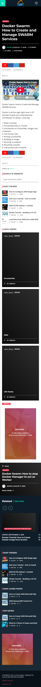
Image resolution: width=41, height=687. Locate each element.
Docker (5, 21)
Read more (7, 491)
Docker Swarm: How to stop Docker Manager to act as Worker (20, 476)
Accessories (9, 278)
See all (7, 404)
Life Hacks (8, 392)
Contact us (6, 684)
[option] (19, 528)
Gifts (6, 335)
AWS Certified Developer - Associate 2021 (18, 528)
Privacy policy (7, 681)
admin (9, 47)
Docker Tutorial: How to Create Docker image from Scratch (16, 538)
